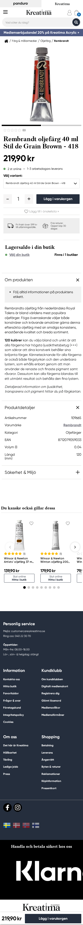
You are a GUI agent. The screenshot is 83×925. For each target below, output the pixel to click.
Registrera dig (50, 693)
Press (6, 774)
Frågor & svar (12, 700)
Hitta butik (10, 686)
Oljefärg (45, 40)
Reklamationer (51, 774)
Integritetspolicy (13, 714)
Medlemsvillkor (51, 707)
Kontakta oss (11, 679)
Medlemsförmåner (53, 714)
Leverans (47, 752)
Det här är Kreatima (15, 745)
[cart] (76, 12)
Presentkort (49, 788)
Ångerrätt (48, 759)
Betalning (47, 745)
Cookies (8, 722)
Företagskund (12, 707)
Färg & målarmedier (24, 40)
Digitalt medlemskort (55, 686)
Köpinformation (51, 781)
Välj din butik (19, 255)
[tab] (21, 125)
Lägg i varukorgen (58, 199)
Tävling (7, 759)
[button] (7, 199)
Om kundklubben (52, 679)
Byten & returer (51, 766)
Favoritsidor (11, 693)
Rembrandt (61, 40)
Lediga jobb (10, 766)
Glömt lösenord (51, 700)
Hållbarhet (10, 752)
